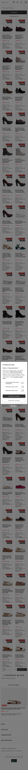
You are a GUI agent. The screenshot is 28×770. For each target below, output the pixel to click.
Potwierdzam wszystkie (14, 396)
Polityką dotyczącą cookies (16, 371)
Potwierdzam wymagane (14, 400)
